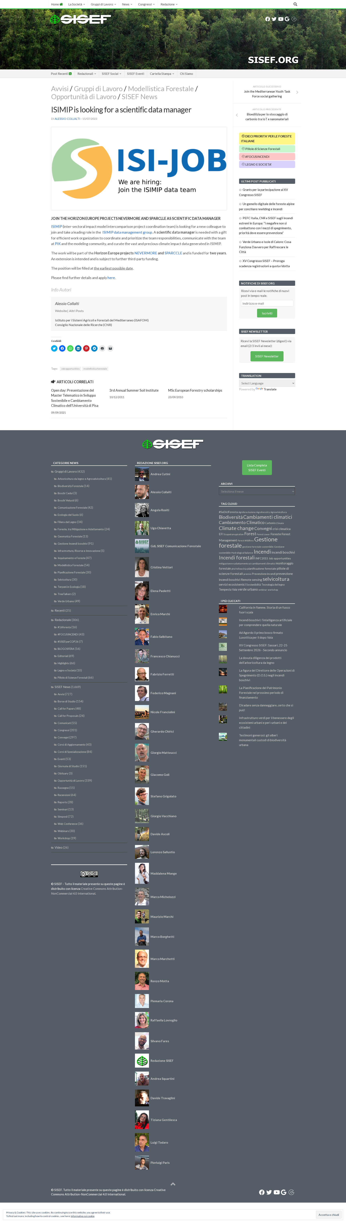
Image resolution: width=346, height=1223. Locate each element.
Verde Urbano (66, 601)
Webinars (63, 831)
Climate (280, 523)
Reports (62, 802)
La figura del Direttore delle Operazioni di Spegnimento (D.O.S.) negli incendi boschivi (267, 675)
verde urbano (248, 589)
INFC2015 (261, 558)
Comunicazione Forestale (72, 507)
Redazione (168, 4)
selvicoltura (276, 579)
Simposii (62, 816)
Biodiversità (231, 517)
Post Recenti (60, 73)
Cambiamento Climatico (242, 522)
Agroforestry (263, 512)
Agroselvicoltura (279, 512)
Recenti (60, 610)
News (125, 4)
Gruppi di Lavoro (102, 4)
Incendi (262, 551)
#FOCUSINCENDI (257, 156)
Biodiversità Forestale (70, 486)
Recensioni (64, 795)
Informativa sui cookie (83, 1216)
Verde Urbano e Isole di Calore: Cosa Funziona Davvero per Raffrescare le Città (265, 247)
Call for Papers (66, 708)
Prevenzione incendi (264, 573)
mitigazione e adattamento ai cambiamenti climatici (247, 563)
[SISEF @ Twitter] (274, 19)
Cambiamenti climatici (267, 517)
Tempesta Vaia (228, 589)
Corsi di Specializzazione (72, 751)
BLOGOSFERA (66, 648)
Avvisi (59, 88)
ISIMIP (56, 226)
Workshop (64, 838)
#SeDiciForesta (228, 512)
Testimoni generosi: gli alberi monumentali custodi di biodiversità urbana (262, 740)
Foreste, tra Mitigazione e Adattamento (81, 529)
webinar (262, 589)
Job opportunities (70, 368)
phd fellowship (239, 568)
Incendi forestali (237, 557)
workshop (273, 589)
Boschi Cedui (65, 493)
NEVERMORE (145, 253)
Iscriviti (267, 313)
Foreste (276, 534)
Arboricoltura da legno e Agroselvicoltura (82, 478)
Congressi (145, 4)
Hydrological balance (242, 552)
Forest (250, 533)
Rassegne (63, 787)
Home (55, 4)
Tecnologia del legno (273, 584)
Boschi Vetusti (66, 500)
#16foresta (64, 627)
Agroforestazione (247, 512)
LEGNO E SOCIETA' (258, 164)
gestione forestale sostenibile (258, 546)
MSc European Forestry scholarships (195, 390)
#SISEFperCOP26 (68, 641)
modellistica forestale (95, 368)
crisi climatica (282, 529)
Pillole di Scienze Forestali (262, 149)
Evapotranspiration (234, 534)
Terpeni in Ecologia (69, 586)
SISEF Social (110, 73)
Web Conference (67, 823)
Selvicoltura (64, 579)
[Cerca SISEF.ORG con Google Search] (287, 19)
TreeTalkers (64, 594)
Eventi (61, 759)
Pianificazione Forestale (71, 572)
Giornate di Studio (68, 766)
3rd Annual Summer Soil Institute (134, 390)
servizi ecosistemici (232, 584)
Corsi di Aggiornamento (71, 744)
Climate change (236, 528)
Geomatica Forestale (70, 536)
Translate (270, 389)
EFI (221, 534)
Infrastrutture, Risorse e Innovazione (79, 550)
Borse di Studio (66, 701)
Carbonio (270, 523)
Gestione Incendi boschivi (73, 543)
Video (58, 847)
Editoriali (63, 656)
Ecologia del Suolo (68, 514)
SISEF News (139, 96)
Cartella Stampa (160, 73)
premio (247, 573)
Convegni (63, 737)
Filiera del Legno (67, 522)
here (111, 277)
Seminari (63, 809)
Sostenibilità (253, 584)
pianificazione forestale (261, 568)
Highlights (63, 663)
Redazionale (63, 620)
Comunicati (64, 723)
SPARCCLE (173, 253)
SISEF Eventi (135, 73)
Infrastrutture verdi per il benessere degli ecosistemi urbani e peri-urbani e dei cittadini (266, 722)
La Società (75, 4)
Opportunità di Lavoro (83, 96)
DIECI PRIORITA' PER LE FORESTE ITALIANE (266, 138)
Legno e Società (67, 670)
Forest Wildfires (246, 540)
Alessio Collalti (67, 118)
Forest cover (263, 534)
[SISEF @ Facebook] (267, 19)
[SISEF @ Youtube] (280, 19)
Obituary (63, 773)
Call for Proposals (68, 715)
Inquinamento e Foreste (71, 558)
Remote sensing (251, 579)
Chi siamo (186, 73)
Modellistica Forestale (161, 88)
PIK (58, 243)
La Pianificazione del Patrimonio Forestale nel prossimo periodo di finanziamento (261, 692)
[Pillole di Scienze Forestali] (294, 19)
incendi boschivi (283, 552)
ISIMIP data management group (127, 232)
